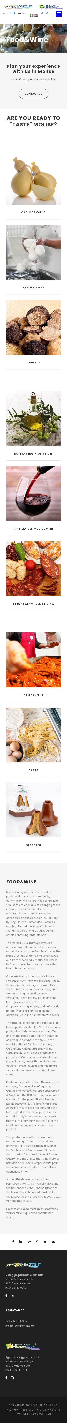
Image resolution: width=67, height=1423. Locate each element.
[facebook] (42, 13)
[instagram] (47, 13)
